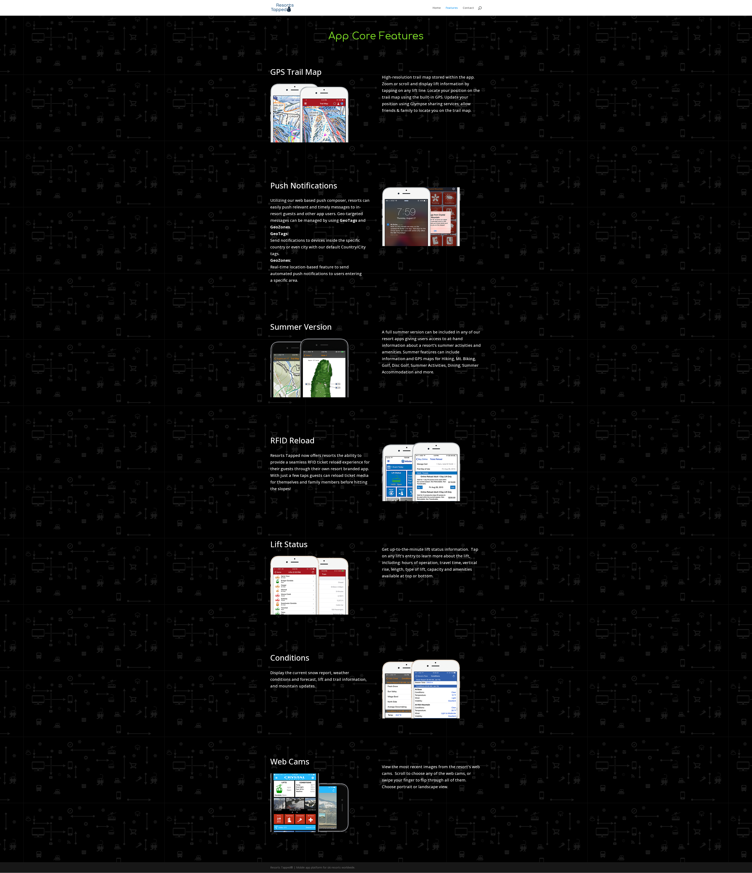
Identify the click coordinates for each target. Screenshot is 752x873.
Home (437, 8)
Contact (468, 8)
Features (452, 8)
